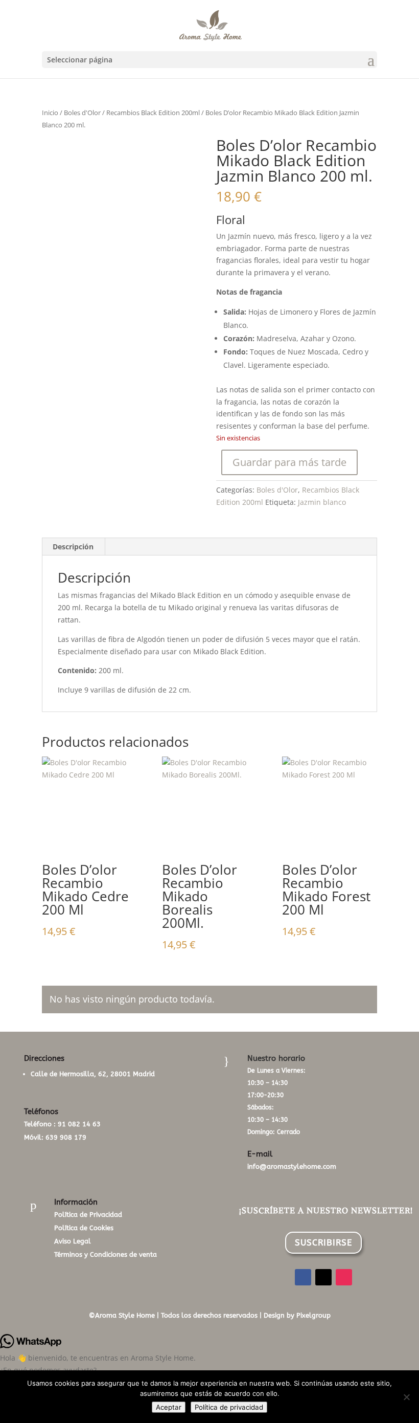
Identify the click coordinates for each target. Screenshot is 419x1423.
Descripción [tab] (73, 546)
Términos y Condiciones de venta (105, 1254)
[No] (406, 1397)
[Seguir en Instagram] (344, 1277)
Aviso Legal (72, 1241)
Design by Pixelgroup (297, 1315)
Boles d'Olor (82, 112)
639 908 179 (65, 1137)
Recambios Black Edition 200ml (153, 112)
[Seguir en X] (323, 1277)
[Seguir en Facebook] (303, 1277)
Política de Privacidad (88, 1214)
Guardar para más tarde (289, 462)
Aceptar (168, 1407)
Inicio (50, 112)
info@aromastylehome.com (291, 1166)
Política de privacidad (229, 1407)
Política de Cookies (83, 1228)
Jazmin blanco (322, 502)
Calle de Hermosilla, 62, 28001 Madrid (93, 1074)
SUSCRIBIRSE (323, 1242)
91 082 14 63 (79, 1124)
